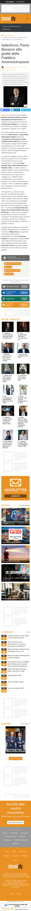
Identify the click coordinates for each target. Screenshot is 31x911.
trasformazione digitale (13, 270)
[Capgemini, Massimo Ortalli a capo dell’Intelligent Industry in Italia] (23, 435)
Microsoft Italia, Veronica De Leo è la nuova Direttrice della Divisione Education (7, 444)
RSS (15, 860)
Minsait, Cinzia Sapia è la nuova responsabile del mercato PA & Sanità (7, 378)
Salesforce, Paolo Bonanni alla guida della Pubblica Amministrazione (7, 336)
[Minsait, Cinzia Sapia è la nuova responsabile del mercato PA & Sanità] (7, 369)
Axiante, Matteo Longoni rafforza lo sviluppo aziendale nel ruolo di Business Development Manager (23, 422)
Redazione (6, 856)
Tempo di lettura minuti (8, 69)
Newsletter (7, 29)
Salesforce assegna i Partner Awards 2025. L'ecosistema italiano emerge (7, 420)
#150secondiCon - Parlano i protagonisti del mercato (15, 579)
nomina (9, 267)
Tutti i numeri (25, 724)
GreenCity (22, 836)
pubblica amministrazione (13, 263)
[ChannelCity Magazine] (15, 740)
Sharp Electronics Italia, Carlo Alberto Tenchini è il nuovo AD (22, 337)
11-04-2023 (23, 67)
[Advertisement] (16, 795)
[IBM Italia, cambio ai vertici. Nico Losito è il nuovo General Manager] (7, 348)
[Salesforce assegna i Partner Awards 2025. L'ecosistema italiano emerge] (7, 411)
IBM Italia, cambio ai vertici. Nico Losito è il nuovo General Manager (6, 357)
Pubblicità (25, 856)
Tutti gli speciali (24, 505)
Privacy (19, 894)
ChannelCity (21, 2)
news (10, 35)
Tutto (28, 632)
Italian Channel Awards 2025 (12, 26)
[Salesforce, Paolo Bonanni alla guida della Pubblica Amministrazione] (7, 327)
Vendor (26, 105)
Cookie (12, 894)
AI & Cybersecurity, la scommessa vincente (13, 523)
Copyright (16, 856)
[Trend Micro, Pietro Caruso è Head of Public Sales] (23, 369)
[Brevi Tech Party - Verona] (15, 535)
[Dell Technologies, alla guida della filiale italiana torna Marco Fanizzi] (7, 390)
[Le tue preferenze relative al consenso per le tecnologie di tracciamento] (22, 909)
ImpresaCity (24, 833)
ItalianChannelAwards (21, 840)
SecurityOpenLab (11, 836)
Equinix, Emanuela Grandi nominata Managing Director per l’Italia (23, 399)
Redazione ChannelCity (11, 67)
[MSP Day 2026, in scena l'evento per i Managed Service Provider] (15, 554)
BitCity (5, 833)
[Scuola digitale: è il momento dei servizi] (15, 591)
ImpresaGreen (7, 840)
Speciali (14, 851)
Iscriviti (24, 286)
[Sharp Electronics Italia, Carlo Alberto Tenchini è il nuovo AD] (23, 327)
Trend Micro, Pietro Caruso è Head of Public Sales (22, 377)
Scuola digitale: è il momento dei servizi (15, 599)
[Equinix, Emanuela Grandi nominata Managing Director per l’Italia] (23, 390)
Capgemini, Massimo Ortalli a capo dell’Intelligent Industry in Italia (23, 443)
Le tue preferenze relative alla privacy (17, 905)
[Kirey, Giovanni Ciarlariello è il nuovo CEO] (23, 348)
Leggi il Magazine (15, 758)
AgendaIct (15, 843)
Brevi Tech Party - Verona (10, 542)
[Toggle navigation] (27, 18)
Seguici (24, 298)
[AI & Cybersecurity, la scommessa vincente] (15, 516)
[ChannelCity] (8, 18)
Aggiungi (24, 292)
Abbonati (23, 305)
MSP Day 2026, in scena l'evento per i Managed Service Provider (14, 560)
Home (5, 35)
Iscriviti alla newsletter (15, 822)
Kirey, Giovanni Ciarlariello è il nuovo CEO (23, 355)
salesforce (10, 274)
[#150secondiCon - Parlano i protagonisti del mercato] (15, 573)
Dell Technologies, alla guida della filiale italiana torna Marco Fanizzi (7, 399)
